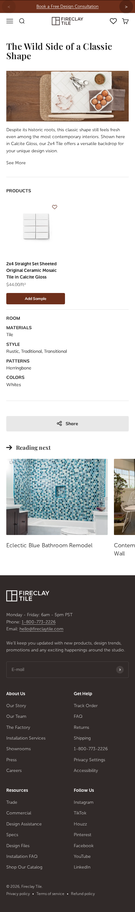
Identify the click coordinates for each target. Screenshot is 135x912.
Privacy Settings (89, 760)
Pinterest (82, 834)
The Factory (18, 727)
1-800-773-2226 (39, 622)
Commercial (18, 813)
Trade (11, 802)
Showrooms (18, 749)
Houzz (80, 824)
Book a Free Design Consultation (67, 6)
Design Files (18, 845)
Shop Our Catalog (24, 867)
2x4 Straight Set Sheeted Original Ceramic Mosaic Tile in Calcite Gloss (31, 270)
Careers (14, 770)
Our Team (16, 716)
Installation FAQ (22, 856)
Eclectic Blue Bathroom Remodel (49, 545)
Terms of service (50, 894)
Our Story (16, 705)
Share (72, 423)
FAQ (78, 716)
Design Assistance (24, 824)
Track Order (86, 705)
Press (11, 760)
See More (16, 163)
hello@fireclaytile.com (41, 629)
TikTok (80, 813)
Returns (81, 727)
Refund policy (83, 894)
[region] (67, 6)
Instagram (84, 802)
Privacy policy (18, 894)
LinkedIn (82, 867)
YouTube (82, 856)
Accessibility (86, 770)
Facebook (84, 845)
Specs (12, 834)
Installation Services (26, 738)
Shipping (82, 738)
